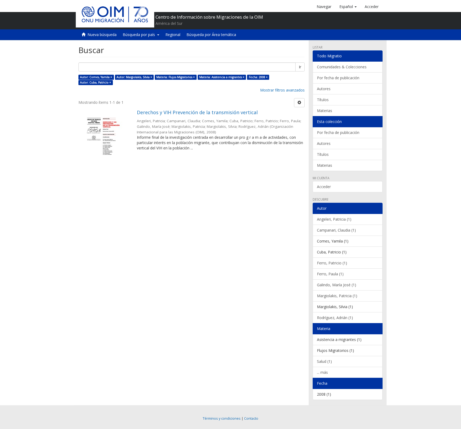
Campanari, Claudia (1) (336, 230)
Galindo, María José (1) (336, 284)
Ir (300, 66)
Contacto (251, 418)
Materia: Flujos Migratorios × (175, 77)
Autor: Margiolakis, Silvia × (134, 77)
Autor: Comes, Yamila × (96, 77)
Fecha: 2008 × (258, 77)
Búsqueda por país (140, 34)
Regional (172, 34)
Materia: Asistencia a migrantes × (221, 77)
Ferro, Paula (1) (330, 273)
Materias (324, 110)
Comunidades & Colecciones (342, 66)
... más (322, 372)
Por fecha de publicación (338, 77)
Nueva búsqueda (102, 34)
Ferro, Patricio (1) (332, 262)
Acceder (324, 186)
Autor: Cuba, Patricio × (95, 82)
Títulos (323, 99)
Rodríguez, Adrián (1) (335, 317)
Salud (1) (324, 361)
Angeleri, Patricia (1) (334, 219)
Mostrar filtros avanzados (282, 90)
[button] (348, 6)
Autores (324, 88)
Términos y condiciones (222, 418)
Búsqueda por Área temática (211, 34)
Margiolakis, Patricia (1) (337, 295)
